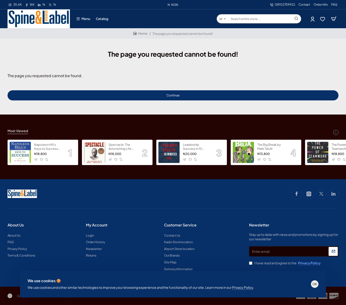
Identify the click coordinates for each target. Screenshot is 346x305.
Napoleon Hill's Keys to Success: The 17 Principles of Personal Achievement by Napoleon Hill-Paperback (47, 147)
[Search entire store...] (296, 18)
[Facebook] (296, 194)
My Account (96, 225)
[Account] (313, 19)
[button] (36, 160)
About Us (16, 225)
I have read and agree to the (287, 263)
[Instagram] (309, 194)
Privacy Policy (242, 287)
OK (314, 284)
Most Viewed (18, 131)
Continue (173, 95)
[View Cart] (333, 19)
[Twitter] (321, 194)
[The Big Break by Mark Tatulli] (243, 152)
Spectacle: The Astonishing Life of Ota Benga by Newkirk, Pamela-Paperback (122, 147)
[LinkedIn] (333, 194)
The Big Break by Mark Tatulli (269, 147)
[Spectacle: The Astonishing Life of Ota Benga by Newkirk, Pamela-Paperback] (94, 152)
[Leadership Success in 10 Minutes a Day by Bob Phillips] (169, 152)
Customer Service (180, 225)
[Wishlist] (323, 19)
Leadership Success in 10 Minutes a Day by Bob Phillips (195, 147)
